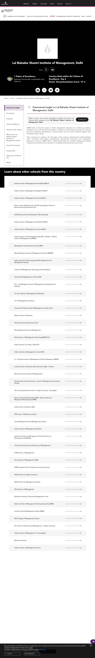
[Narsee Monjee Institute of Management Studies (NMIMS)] (72, 253)
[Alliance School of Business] (72, 315)
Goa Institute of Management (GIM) (26, 460)
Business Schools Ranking (16, 16)
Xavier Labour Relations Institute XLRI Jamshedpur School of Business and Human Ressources (34, 206)
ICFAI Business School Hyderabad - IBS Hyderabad (31, 215)
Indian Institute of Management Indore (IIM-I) (29, 352)
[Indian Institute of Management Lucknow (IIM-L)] (72, 229)
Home (6, 98)
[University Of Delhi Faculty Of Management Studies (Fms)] (72, 308)
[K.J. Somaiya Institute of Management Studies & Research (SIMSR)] (72, 359)
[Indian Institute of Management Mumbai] (72, 429)
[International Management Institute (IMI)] (72, 277)
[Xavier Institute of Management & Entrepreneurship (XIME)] (72, 504)
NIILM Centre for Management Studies (27, 482)
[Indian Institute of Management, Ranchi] (72, 548)
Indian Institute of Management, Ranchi (27, 548)
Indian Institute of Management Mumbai (27, 429)
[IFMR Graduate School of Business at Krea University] (72, 467)
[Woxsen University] (72, 540)
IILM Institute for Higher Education (26, 475)
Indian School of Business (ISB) (24, 407)
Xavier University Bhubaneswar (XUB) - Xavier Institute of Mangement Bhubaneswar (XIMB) (33, 399)
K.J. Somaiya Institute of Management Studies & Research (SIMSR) (36, 359)
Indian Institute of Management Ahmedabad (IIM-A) (31, 184)
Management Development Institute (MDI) (28, 246)
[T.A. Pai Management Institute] (72, 301)
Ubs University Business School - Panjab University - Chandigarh (35, 390)
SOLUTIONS (44, 4)
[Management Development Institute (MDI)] (72, 246)
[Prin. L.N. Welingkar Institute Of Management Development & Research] (72, 284)
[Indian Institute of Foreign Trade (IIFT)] (72, 345)
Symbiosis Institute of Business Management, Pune (31, 497)
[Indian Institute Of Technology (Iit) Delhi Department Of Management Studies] (72, 260)
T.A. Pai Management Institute (24, 301)
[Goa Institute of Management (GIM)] (72, 460)
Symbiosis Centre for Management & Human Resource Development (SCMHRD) (32, 437)
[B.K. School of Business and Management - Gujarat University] (72, 526)
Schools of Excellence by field (37, 16)
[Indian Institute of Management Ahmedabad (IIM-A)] (72, 183)
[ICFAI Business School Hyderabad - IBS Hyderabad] (72, 215)
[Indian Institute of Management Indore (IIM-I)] (72, 352)
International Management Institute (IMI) (27, 277)
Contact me (82, 119)
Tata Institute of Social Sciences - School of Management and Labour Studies (37, 382)
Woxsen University (20, 540)
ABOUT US (68, 4)
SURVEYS (34, 4)
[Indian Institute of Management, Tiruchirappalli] (72, 533)
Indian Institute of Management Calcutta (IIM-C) (30, 198)
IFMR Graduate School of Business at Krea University (32, 467)
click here (42, 650)
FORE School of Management (24, 453)
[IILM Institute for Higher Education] (72, 475)
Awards (52, 16)
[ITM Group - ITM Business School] (72, 414)
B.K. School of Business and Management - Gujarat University (34, 526)
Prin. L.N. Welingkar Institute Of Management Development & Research (35, 285)
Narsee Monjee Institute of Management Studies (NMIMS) (33, 253)
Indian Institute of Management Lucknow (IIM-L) (30, 229)
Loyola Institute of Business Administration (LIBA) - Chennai (34, 367)
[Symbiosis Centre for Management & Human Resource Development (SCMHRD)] (72, 436)
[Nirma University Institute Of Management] (72, 374)
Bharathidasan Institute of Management (27, 330)
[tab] (14, 108)
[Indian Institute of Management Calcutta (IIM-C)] (72, 198)
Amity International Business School (26, 323)
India (12, 98)
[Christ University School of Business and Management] (72, 445)
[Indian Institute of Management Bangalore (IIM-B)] (72, 191)
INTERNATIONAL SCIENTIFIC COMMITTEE (68, 16)
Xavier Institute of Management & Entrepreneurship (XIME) (34, 504)
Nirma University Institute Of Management (28, 374)
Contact (89, 16)
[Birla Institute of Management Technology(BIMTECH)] (72, 337)
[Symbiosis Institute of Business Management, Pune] (72, 496)
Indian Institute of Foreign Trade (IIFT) (26, 345)
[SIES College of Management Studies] (72, 518)
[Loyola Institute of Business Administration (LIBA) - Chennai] (72, 367)
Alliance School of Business (23, 315)
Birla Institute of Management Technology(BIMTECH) (32, 337)
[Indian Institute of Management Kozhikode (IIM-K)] (72, 222)
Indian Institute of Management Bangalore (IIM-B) (30, 191)
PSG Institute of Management (24, 489)
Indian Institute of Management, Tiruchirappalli (30, 533)
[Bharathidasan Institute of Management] (72, 330)
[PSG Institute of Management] (72, 489)
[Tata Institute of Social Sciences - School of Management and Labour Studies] (72, 381)
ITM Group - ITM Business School (25, 414)
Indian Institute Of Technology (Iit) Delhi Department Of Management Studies (32, 261)
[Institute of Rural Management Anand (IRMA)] (72, 511)
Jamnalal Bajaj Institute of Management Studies (30, 422)
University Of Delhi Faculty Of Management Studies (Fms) (33, 308)
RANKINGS (26, 4)
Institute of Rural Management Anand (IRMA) (29, 511)
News (83, 16)
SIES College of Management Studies (26, 519)
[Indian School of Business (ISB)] (72, 407)
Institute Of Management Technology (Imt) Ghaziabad (32, 270)
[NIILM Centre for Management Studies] (72, 482)
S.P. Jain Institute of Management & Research (29, 294)
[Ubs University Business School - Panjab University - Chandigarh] (72, 390)
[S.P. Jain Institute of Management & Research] (72, 294)
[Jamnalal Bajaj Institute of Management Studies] (72, 422)
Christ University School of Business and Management (32, 445)
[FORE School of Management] (72, 453)
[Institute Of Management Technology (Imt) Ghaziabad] (72, 270)
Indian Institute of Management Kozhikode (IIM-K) (31, 222)
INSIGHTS (59, 4)
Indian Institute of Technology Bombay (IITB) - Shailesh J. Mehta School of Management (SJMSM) (35, 238)
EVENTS (52, 4)
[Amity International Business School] (72, 323)
